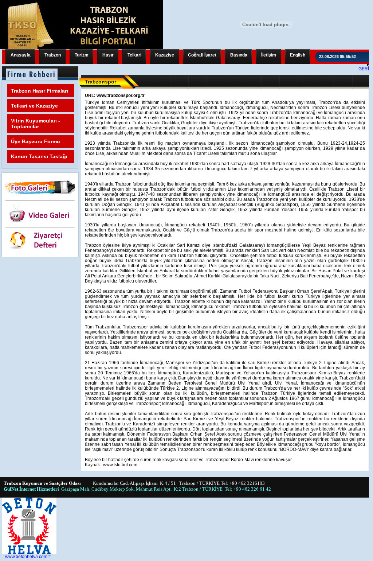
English (297, 55)
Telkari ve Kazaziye (34, 106)
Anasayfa (21, 55)
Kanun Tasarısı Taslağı (39, 156)
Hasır (108, 55)
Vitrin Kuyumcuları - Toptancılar (35, 123)
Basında (238, 55)
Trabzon (52, 55)
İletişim (268, 55)
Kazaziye (164, 55)
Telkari (134, 55)
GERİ (363, 68)
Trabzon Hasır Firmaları (39, 91)
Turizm (82, 55)
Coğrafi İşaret (202, 55)
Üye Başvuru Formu (35, 141)
